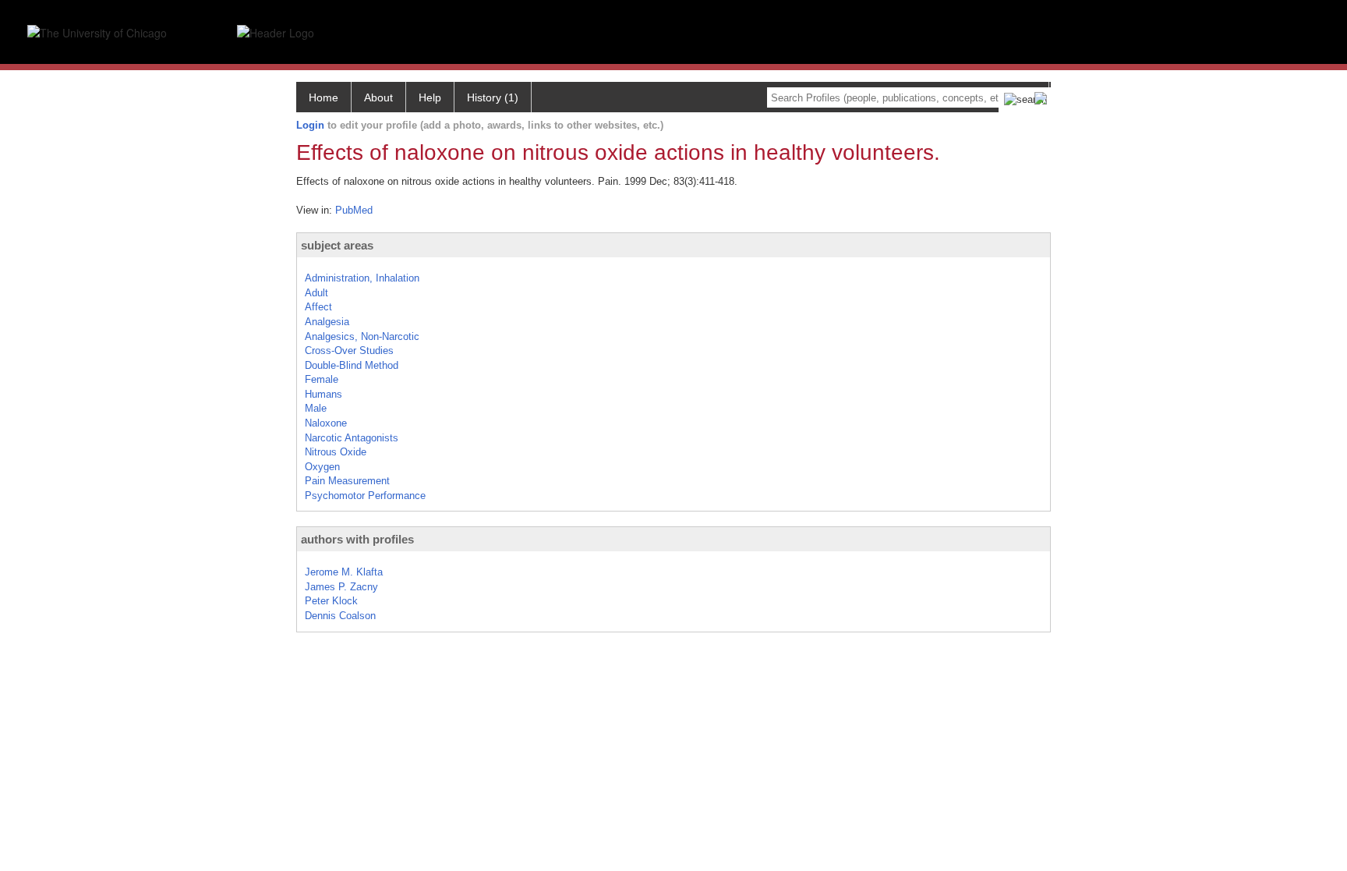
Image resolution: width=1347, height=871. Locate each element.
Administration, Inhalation (362, 278)
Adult (316, 293)
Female (321, 379)
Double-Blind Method (351, 365)
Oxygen (322, 467)
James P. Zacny (341, 587)
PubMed (354, 210)
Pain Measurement (347, 481)
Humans (323, 394)
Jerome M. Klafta (344, 572)
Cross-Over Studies (349, 350)
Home (323, 97)
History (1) (492, 97)
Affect (318, 307)
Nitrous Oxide (335, 452)
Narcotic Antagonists (351, 438)
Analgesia (327, 322)
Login (310, 125)
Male (316, 408)
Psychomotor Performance (365, 495)
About (378, 97)
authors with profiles (357, 539)
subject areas (337, 245)
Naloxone (326, 423)
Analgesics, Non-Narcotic (362, 336)
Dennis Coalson (340, 615)
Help (430, 97)
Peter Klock (331, 601)
